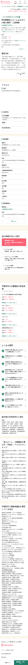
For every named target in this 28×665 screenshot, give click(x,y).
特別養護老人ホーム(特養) (10, 16)
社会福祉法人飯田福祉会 (16, 583)
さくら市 (10, 425)
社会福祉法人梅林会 (17, 592)
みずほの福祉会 (5, 627)
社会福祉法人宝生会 (6, 577)
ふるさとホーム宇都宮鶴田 (8, 555)
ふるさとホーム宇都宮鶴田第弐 (9, 525)
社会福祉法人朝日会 (12, 590)
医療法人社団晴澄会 (6, 614)
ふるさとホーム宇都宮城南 (8, 558)
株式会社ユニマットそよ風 (8, 564)
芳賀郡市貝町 (5, 429)
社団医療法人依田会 (17, 601)
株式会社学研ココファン (7, 633)
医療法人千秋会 (5, 599)
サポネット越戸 (5, 531)
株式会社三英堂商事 (6, 512)
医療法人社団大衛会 (17, 573)
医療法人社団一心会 (15, 575)
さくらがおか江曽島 (6, 545)
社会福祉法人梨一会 (17, 588)
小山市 (7, 423)
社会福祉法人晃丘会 (6, 25)
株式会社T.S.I (17, 633)
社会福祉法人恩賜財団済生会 (8, 571)
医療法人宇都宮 (16, 577)
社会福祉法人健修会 (17, 605)
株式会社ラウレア (20, 547)
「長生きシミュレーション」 (8, 31)
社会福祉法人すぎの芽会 (16, 629)
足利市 (8, 422)
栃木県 (8, 6)
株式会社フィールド (17, 534)
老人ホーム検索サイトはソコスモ (18, 11)
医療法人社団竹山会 (17, 581)
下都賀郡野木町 (5, 431)
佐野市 (17, 422)
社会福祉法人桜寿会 (18, 623)
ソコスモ (3, 6)
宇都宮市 (13, 6)
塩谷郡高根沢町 (21, 431)
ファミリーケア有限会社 (17, 597)
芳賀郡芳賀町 (12, 429)
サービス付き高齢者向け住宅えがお (10, 542)
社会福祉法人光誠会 (19, 568)
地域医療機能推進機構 (7, 570)
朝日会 (14, 621)
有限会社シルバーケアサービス (9, 594)
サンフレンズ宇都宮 (6, 534)
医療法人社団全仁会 (6, 581)
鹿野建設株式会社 (6, 597)
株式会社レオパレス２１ (7, 568)
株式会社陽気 (5, 540)
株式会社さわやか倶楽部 (7, 562)
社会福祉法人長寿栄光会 (7, 610)
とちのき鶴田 (19, 529)
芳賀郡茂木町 (20, 427)
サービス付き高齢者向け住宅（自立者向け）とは (13, 488)
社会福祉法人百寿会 (6, 603)
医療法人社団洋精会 (6, 573)
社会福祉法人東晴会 (6, 584)
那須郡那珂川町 (12, 433)
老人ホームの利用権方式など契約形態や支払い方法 (14, 494)
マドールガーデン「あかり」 (8, 547)
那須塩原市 (4, 425)
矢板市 (21, 423)
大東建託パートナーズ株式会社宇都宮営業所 (12, 518)
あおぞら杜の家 (18, 549)
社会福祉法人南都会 (17, 603)
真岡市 (11, 423)
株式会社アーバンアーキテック (9, 514)
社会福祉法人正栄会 (6, 605)
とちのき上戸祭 (18, 538)
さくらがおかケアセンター (17, 544)
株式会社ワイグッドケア (7, 549)
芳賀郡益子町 (13, 427)
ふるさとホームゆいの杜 (7, 557)
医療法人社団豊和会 (6, 601)
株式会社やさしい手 (6, 516)
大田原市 (16, 423)
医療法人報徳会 (5, 579)
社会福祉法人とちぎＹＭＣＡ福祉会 (10, 586)
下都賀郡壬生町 (20, 429)
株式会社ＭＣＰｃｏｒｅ (7, 520)
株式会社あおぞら (13, 540)
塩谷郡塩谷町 (13, 431)
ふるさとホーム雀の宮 (7, 553)
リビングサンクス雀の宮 (7, 538)
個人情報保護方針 (6, 653)
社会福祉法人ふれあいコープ (8, 529)
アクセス (21, 49)
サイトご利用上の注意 (7, 650)
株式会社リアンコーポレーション (9, 521)
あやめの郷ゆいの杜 (6, 527)
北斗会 (22, 575)
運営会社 (3, 657)
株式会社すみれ (19, 558)
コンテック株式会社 (17, 512)
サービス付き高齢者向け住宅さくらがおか (12, 533)
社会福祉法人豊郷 (14, 599)
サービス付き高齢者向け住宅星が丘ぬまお (12, 551)
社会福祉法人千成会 (6, 607)
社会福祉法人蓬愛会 (6, 592)
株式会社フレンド (6, 544)
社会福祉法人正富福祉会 (7, 612)
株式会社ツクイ (21, 514)
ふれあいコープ (18, 612)
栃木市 (12, 422)
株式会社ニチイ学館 (19, 562)
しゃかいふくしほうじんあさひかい (10, 620)
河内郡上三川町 (5, 427)
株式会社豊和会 (5, 631)
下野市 (21, 425)
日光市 (3, 423)
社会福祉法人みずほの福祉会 (8, 608)
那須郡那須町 (5, 433)
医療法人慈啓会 (5, 583)
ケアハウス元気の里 (19, 610)
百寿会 (13, 614)
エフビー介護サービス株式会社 (9, 566)
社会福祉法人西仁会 (15, 579)
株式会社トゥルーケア (18, 560)
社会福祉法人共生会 (6, 625)
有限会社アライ (5, 629)
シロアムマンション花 (7, 560)
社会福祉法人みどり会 (7, 623)
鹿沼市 (21, 422)
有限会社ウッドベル (15, 631)
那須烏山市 (16, 425)
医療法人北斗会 (5, 575)
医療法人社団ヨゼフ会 (7, 621)
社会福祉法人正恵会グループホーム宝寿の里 (12, 596)
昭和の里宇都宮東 (6, 523)
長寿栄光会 (4, 590)
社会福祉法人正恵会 (6, 588)
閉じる (13, 221)
